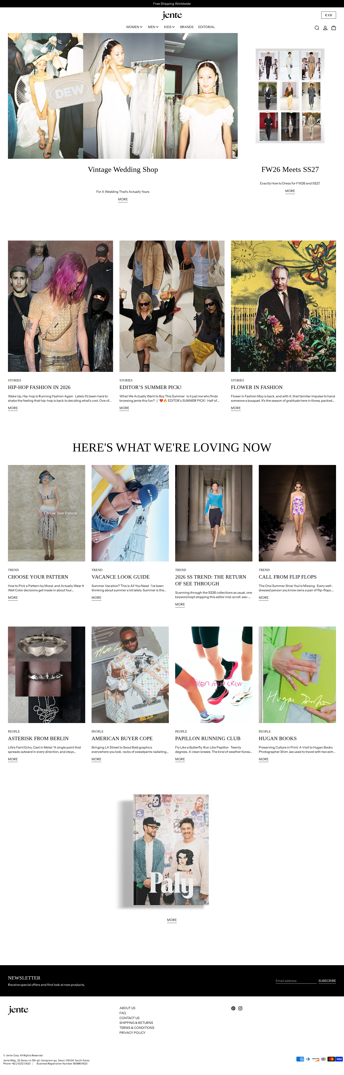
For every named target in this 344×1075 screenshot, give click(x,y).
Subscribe (327, 981)
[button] (317, 28)
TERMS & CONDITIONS (136, 1028)
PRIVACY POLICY (132, 1033)
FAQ (122, 1013)
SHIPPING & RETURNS (136, 1023)
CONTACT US (129, 1018)
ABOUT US (127, 1008)
